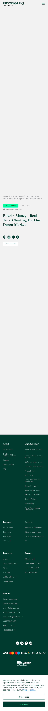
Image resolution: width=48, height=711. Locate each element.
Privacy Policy (30, 471)
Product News (17, 196)
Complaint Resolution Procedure (33, 480)
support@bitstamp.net (11, 612)
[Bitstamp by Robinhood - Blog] (10, 4)
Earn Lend (6, 541)
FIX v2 (5, 568)
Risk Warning (29, 504)
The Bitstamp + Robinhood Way (9, 455)
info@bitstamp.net (10, 604)
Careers (6, 460)
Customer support (10, 599)
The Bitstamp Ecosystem (34, 536)
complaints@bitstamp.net (13, 617)
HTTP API (6, 559)
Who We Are (8, 450)
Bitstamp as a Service (33, 532)
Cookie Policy (30, 499)
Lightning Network (10, 577)
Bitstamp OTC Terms (33, 495)
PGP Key (6, 573)
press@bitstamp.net (11, 608)
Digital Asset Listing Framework (32, 509)
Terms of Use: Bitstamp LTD (33, 450)
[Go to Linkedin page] (22, 643)
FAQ (4, 469)
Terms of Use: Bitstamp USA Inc (33, 457)
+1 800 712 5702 (9, 626)
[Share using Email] (5, 237)
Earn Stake (7, 536)
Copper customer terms (34, 466)
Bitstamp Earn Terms (32, 490)
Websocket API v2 (10, 564)
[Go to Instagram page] (30, 643)
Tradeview (7, 532)
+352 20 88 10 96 (9, 630)
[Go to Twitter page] (17, 643)
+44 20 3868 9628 (9, 621)
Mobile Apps (8, 528)
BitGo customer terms (33, 462)
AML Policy (29, 475)
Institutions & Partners (33, 528)
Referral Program (31, 486)
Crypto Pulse (8, 581)
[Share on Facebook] (18, 237)
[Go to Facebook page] (26, 643)
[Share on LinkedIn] (14, 237)
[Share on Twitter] (9, 237)
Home (5, 196)
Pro (26, 541)
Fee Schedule (8, 465)
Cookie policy (29, 690)
